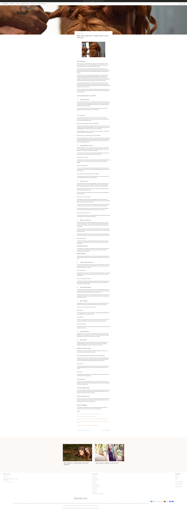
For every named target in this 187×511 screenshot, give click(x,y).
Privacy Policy (94, 483)
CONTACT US (33, 3)
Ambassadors (94, 488)
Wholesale (94, 481)
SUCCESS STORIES (24, 3)
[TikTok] (12, 482)
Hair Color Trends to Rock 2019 (107, 463)
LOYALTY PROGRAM (42, 3)
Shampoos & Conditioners (179, 483)
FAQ (176, 479)
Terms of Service (95, 490)
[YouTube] (10, 482)
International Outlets (95, 479)
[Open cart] (184, 3)
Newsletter (94, 476)
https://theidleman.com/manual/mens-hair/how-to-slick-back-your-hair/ (89, 413)
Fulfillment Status (95, 477)
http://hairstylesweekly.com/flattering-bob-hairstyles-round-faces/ (88, 425)
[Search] (181, 3)
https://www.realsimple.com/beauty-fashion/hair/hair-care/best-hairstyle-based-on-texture (92, 418)
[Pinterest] (8, 482)
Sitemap (97, 508)
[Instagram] (5, 482)
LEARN (17, 3)
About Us (176, 476)
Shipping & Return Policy (96, 486)
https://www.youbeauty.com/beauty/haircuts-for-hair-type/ (87, 416)
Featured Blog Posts (178, 486)
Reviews (176, 477)
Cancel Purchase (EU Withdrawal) (97, 493)
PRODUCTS (12, 3)
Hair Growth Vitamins (179, 481)
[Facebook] (3, 482)
